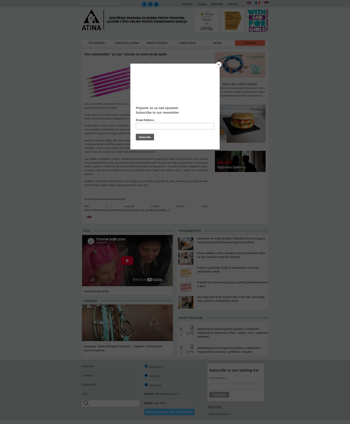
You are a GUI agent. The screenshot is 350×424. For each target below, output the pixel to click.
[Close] (218, 64)
